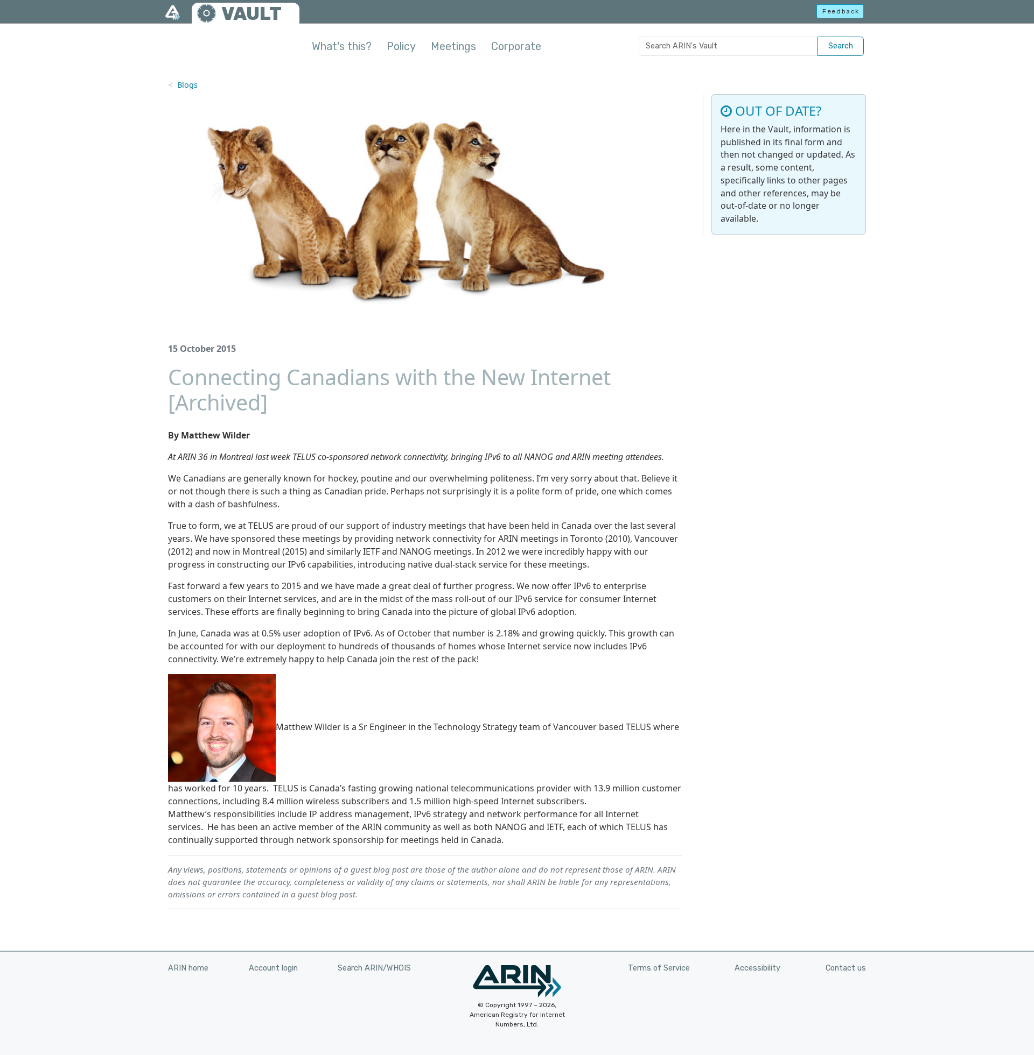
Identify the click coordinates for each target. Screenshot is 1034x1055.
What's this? (342, 46)
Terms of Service (659, 968)
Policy (401, 46)
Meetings (453, 46)
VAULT (251, 14)
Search (840, 46)
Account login (273, 968)
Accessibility (757, 968)
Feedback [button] (841, 11)
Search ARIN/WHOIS (374, 968)
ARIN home (188, 968)
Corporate (516, 46)
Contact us (846, 968)
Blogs (187, 85)
